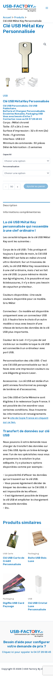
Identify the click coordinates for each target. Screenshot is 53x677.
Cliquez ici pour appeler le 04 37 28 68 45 (26, 652)
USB (5, 95)
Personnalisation (11, 166)
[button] (45, 44)
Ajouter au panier (36, 186)
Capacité (7, 154)
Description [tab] (10, 205)
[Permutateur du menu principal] (47, 8)
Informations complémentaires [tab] (22, 212)
